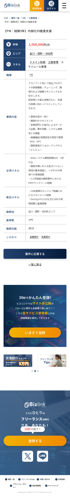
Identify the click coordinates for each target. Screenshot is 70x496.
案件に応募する (35, 254)
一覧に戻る (35, 264)
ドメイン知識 (37, 62)
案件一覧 (15, 17)
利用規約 (61, 479)
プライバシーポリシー (19, 485)
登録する (33, 439)
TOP (6, 17)
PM (24, 17)
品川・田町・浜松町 (41, 53)
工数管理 (33, 17)
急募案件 (45, 237)
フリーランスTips (28, 479)
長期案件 (34, 237)
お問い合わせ (45, 479)
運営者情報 (36, 485)
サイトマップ (53, 485)
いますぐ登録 (35, 332)
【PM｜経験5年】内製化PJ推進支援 (20, 21)
